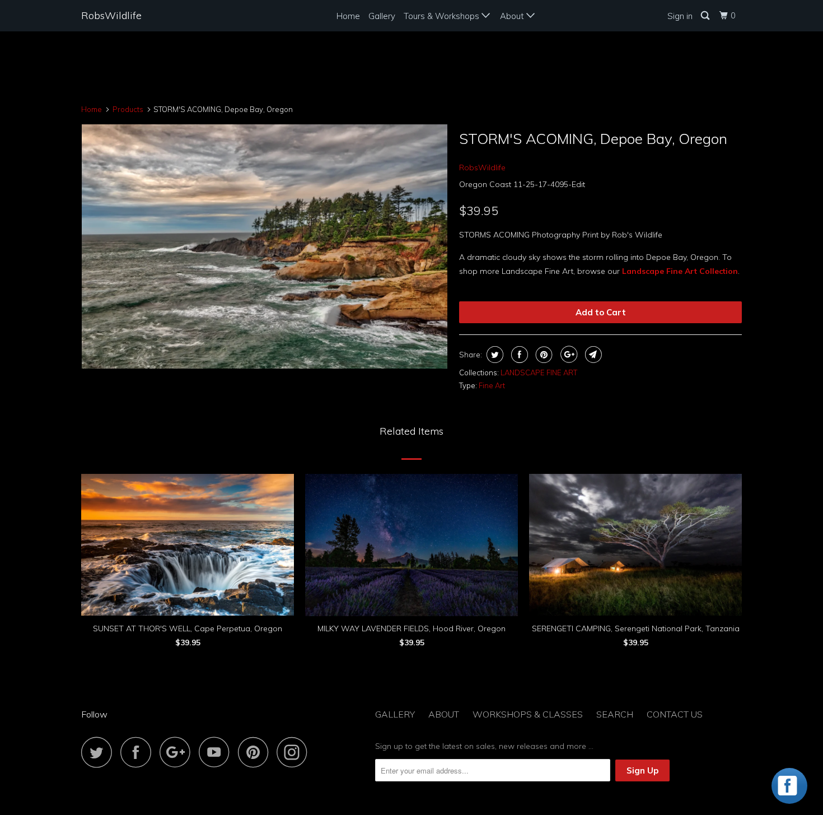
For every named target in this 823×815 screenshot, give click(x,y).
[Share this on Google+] (567, 354)
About (513, 16)
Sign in (680, 16)
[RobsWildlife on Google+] (178, 752)
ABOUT (443, 714)
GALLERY (395, 714)
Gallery (381, 16)
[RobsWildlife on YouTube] (217, 752)
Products (128, 109)
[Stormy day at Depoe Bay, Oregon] (264, 246)
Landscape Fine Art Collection (680, 271)
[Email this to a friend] (592, 354)
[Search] (706, 16)
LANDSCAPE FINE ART (539, 372)
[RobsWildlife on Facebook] (138, 752)
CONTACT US (675, 714)
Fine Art (492, 385)
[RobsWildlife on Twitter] (99, 752)
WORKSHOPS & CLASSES (528, 714)
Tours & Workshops (442, 16)
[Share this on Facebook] (518, 354)
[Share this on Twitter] (493, 354)
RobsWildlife (111, 15)
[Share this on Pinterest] (543, 354)
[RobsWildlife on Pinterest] (256, 752)
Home (348, 16)
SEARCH (614, 714)
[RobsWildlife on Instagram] (295, 752)
